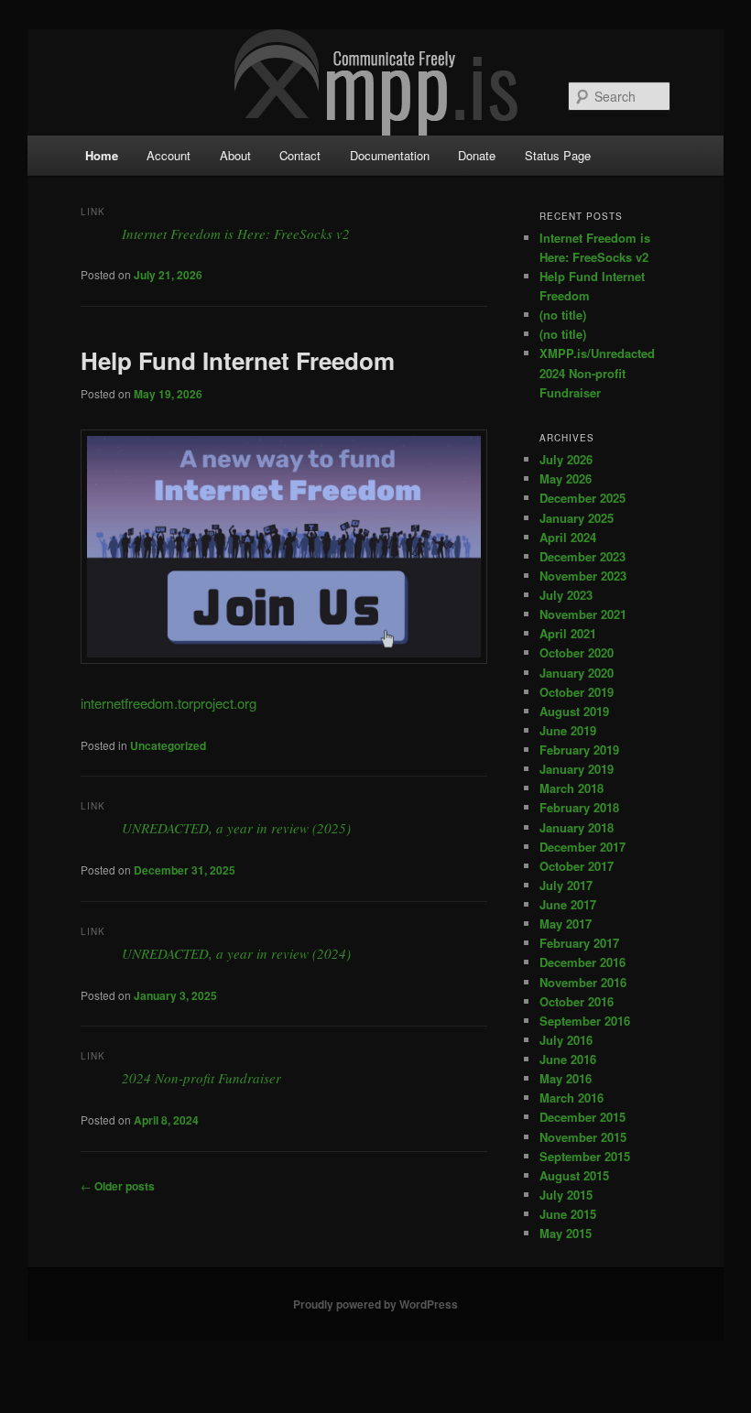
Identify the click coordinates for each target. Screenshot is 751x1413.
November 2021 (582, 614)
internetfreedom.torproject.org (168, 702)
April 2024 (567, 537)
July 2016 (566, 1040)
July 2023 (566, 594)
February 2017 (579, 942)
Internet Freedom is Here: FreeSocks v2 (236, 233)
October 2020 (576, 652)
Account (168, 155)
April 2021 (567, 633)
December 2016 (582, 962)
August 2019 (574, 711)
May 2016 (565, 1078)
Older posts (118, 1186)
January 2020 (576, 672)
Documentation (390, 155)
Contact (300, 155)
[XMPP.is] (375, 80)
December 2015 (582, 1116)
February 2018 (579, 807)
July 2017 (566, 885)
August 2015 (574, 1175)
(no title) (562, 314)
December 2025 (582, 497)
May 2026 (565, 478)
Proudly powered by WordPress (375, 1304)
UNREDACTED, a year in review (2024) (236, 953)
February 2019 (579, 749)
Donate (476, 155)
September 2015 (584, 1156)
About (235, 155)
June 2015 (567, 1214)
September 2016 (584, 1020)
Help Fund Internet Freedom (238, 360)
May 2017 (565, 923)
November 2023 (582, 575)
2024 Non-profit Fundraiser (201, 1078)
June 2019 (567, 730)
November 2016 (582, 982)
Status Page (558, 155)
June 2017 (567, 904)
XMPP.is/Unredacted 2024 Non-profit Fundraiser (597, 372)
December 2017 (582, 846)
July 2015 (566, 1194)
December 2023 (582, 556)
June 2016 (567, 1059)
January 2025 (576, 518)
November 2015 (582, 1137)
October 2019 (576, 692)
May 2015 (565, 1233)
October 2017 (576, 866)
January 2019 (576, 768)
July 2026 (566, 459)
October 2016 (576, 1001)
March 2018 (571, 788)
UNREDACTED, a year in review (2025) (236, 828)
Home (101, 155)
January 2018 (576, 827)
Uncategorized (168, 745)
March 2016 (571, 1097)
